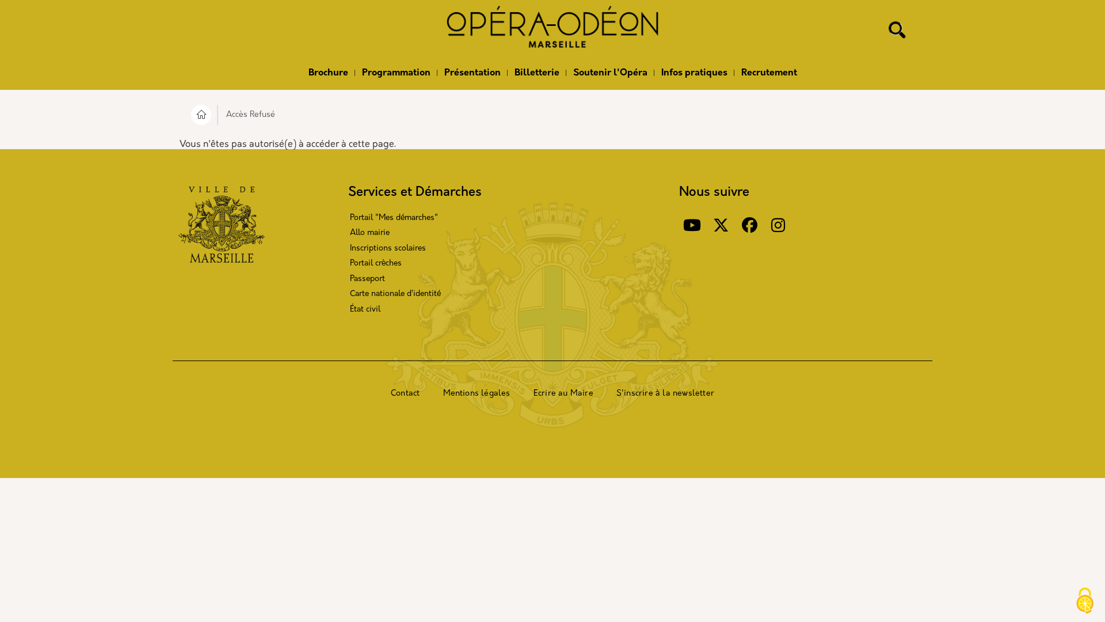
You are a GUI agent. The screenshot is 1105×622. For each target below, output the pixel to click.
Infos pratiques (694, 73)
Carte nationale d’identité (395, 294)
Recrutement (769, 73)
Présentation (472, 73)
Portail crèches (376, 263)
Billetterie (537, 73)
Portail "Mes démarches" (394, 218)
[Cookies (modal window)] (1085, 602)
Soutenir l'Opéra (610, 73)
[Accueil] (552, 30)
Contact (405, 393)
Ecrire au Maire (563, 393)
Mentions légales (476, 393)
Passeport (367, 279)
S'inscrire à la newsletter (665, 393)
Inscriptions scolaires (388, 248)
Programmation (396, 73)
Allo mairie (370, 233)
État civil (365, 309)
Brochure (328, 73)
